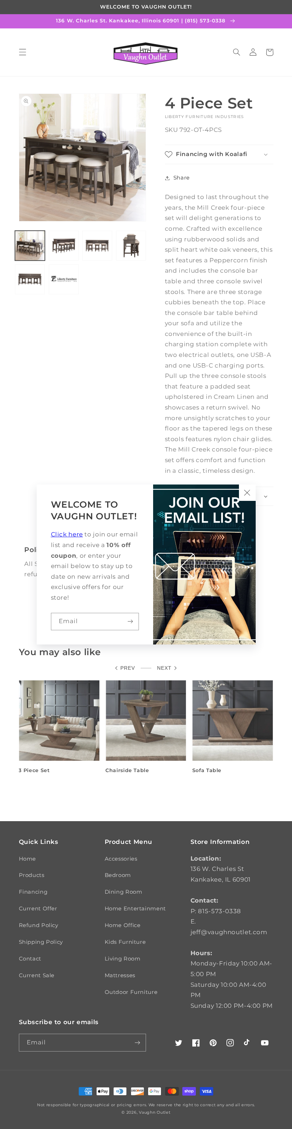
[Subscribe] (130, 621)
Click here (67, 534)
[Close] (247, 493)
